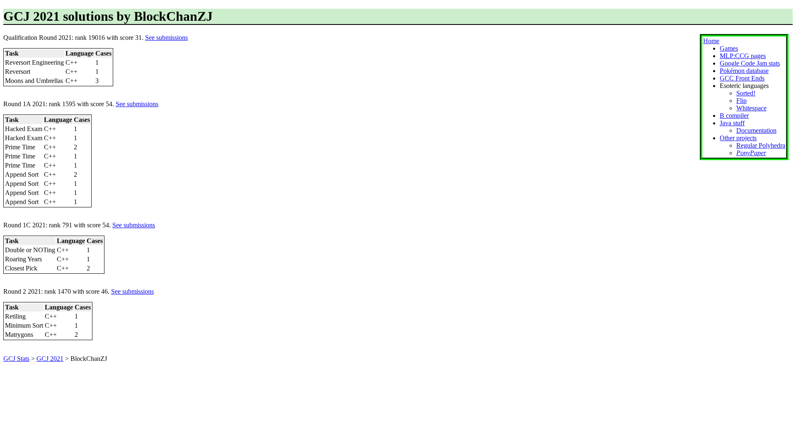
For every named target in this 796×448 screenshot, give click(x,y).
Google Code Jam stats (750, 63)
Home (711, 40)
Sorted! (745, 93)
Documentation (756, 130)
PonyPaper (751, 152)
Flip (741, 100)
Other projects (738, 137)
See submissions (166, 37)
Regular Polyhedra (760, 145)
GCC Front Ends (742, 78)
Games (729, 48)
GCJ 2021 (49, 358)
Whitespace (751, 108)
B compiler (734, 115)
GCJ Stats (16, 358)
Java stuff (732, 123)
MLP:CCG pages (743, 55)
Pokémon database (744, 70)
